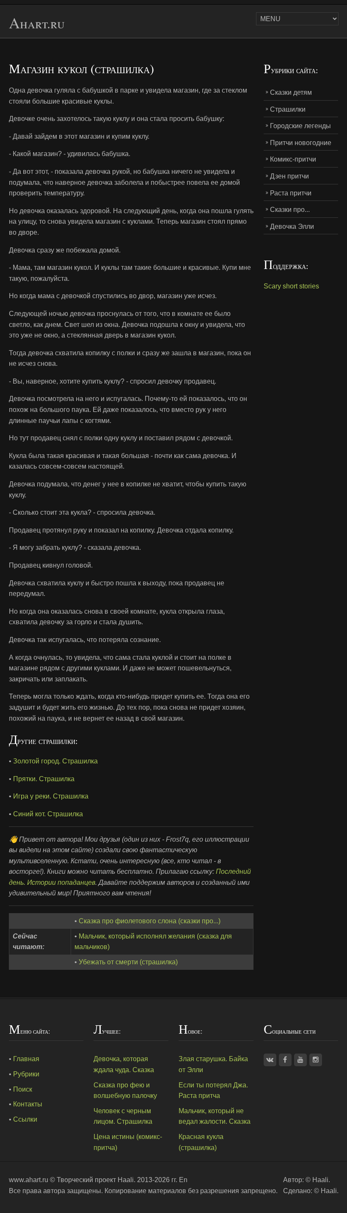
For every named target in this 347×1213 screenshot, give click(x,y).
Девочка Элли (292, 226)
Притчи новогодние (300, 142)
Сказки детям (291, 92)
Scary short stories (291, 286)
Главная (26, 1058)
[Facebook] (285, 1060)
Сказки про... (290, 209)
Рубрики (26, 1074)
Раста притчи (290, 193)
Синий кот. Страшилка (48, 814)
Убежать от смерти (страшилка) (128, 962)
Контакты (27, 1104)
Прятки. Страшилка (43, 778)
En (183, 1179)
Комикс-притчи (293, 159)
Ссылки (25, 1119)
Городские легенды (300, 125)
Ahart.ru (37, 23)
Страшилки (288, 109)
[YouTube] (300, 1060)
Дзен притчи (289, 176)
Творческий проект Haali (95, 1179)
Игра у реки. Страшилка (50, 796)
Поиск (22, 1089)
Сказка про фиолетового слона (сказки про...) (149, 921)
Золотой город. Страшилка (55, 761)
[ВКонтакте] (270, 1060)
